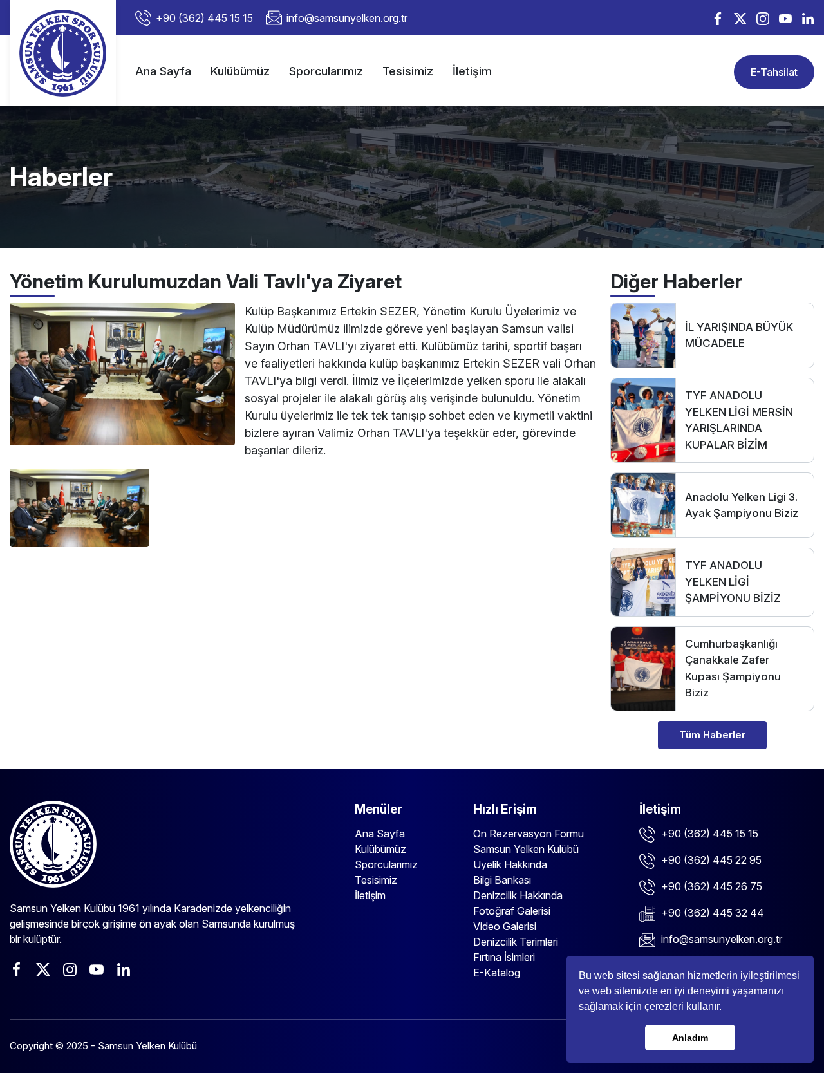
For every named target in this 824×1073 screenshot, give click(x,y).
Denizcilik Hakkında (518, 895)
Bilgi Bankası (502, 879)
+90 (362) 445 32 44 (711, 912)
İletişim (472, 71)
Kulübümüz (240, 71)
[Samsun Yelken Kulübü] (63, 53)
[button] (726, 1008)
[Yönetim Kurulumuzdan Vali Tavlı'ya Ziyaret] (122, 373)
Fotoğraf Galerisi (511, 910)
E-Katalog (496, 972)
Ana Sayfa (163, 71)
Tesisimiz (407, 71)
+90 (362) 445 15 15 (204, 18)
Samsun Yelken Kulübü (526, 849)
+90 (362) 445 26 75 (710, 886)
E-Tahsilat (774, 72)
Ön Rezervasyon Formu (528, 833)
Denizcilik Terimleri (515, 941)
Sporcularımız (326, 71)
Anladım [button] (690, 1037)
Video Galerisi (504, 926)
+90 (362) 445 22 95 (710, 860)
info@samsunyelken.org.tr (346, 18)
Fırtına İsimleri (504, 957)
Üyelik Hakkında (510, 864)
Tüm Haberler (712, 735)
